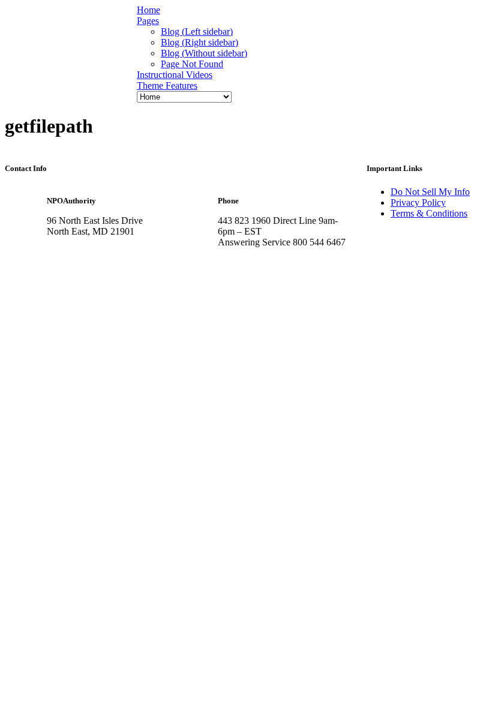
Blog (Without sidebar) (204, 53)
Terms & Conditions (429, 213)
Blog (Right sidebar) (199, 42)
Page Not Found (192, 64)
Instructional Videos (174, 75)
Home (148, 10)
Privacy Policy (418, 202)
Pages (148, 21)
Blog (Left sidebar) (197, 31)
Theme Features (167, 85)
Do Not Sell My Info (430, 192)
